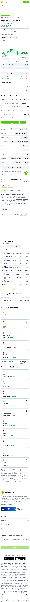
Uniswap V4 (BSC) (20, 203)
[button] (17, 133)
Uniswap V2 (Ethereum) (22, 199)
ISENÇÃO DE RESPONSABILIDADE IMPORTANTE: (13, 563)
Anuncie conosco (6, 174)
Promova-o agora (23, 362)
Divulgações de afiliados (6, 243)
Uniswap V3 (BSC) (5, 204)
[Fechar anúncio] (26, 322)
